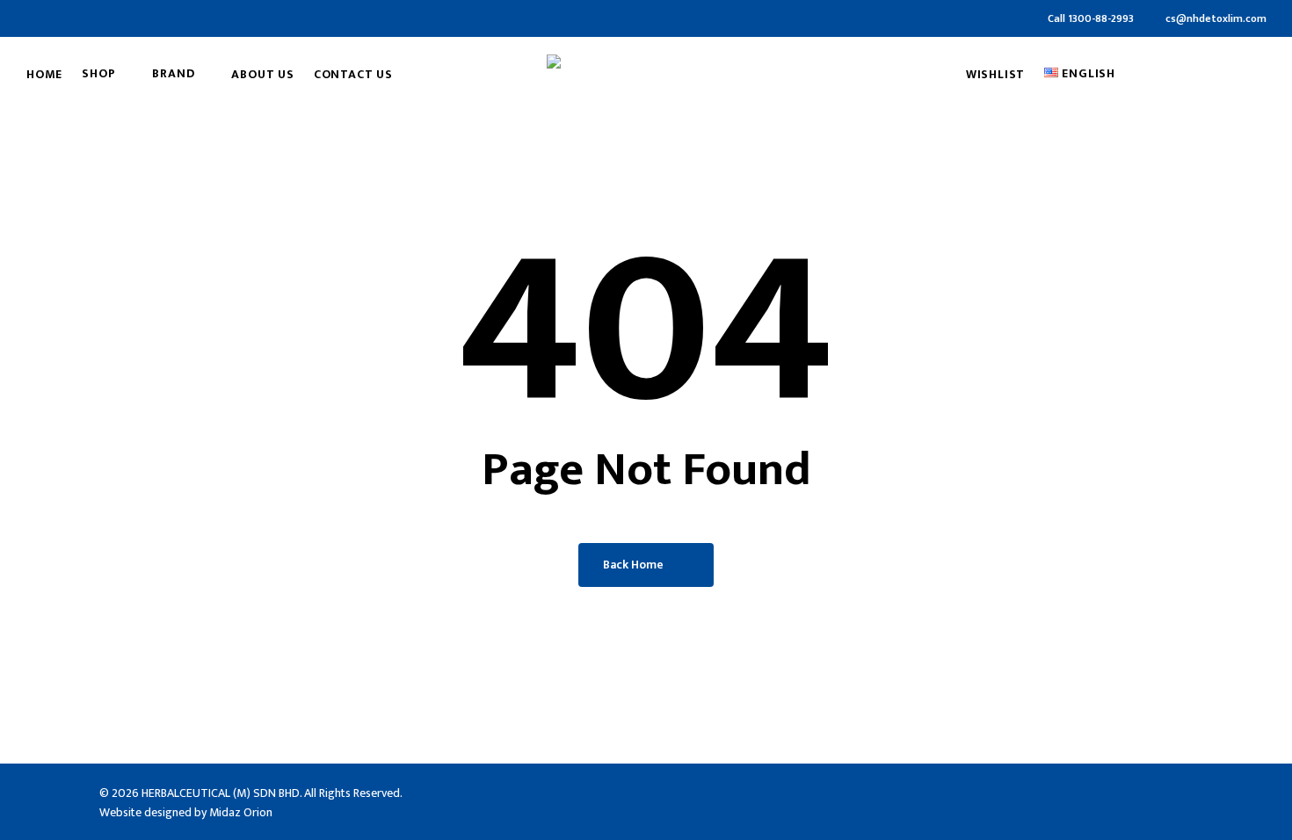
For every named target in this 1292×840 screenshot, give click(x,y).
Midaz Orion (240, 812)
